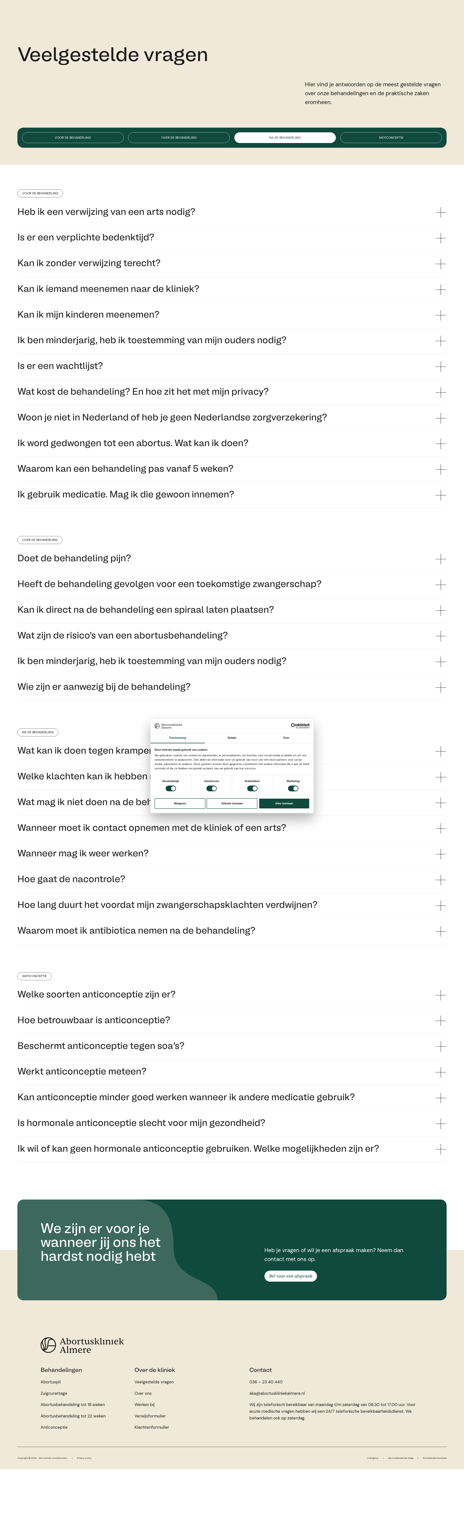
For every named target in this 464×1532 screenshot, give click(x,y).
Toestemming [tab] (177, 737)
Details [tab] (232, 737)
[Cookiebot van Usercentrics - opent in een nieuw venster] (294, 726)
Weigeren (180, 803)
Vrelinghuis (372, 1458)
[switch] (211, 788)
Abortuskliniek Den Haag (400, 1458)
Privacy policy (84, 1458)
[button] (232, 212)
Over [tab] (286, 737)
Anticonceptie (391, 137)
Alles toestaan (284, 803)
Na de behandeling (285, 137)
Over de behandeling (179, 137)
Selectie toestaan (232, 803)
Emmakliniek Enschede (435, 1458)
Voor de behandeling (73, 137)
